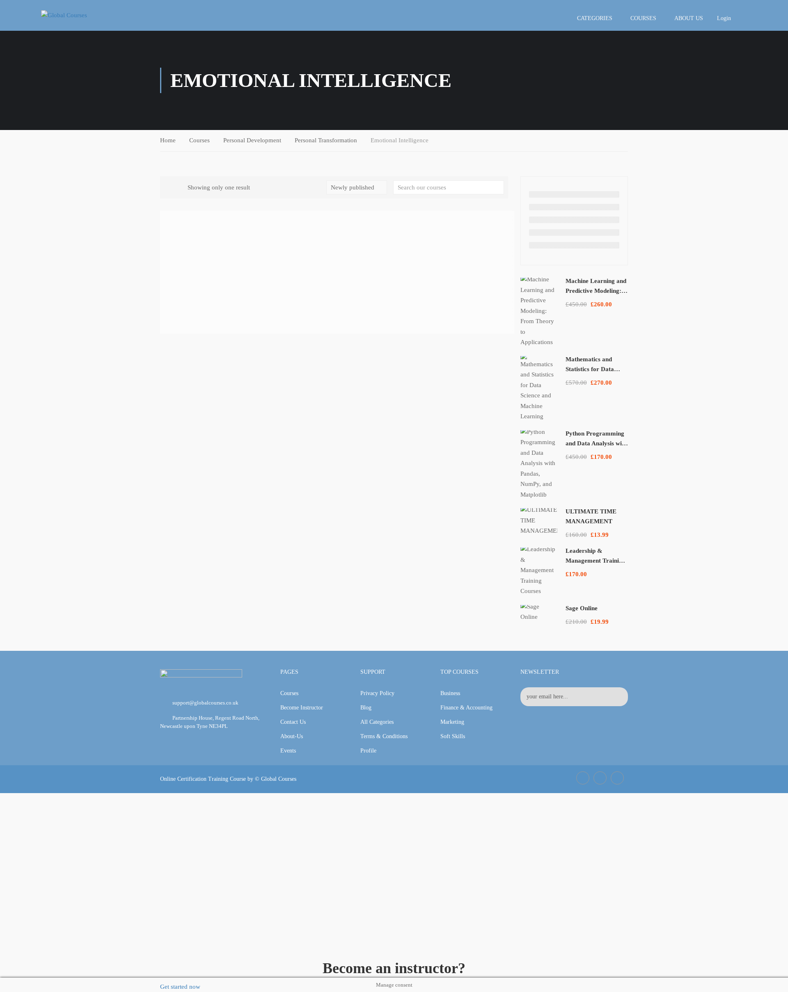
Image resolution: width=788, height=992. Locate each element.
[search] (498, 187)
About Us (688, 18)
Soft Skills (452, 736)
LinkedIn (600, 777)
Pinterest (617, 777)
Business (450, 693)
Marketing (452, 722)
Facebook (582, 777)
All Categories (377, 722)
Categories (594, 18)
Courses (643, 18)
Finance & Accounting (466, 708)
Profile (368, 751)
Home (168, 140)
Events (288, 751)
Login (724, 18)
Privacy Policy (377, 693)
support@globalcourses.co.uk (205, 703)
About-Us (291, 736)
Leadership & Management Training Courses (595, 560)
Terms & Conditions (384, 736)
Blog (365, 708)
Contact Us (293, 722)
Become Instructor (301, 708)
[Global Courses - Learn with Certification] (78, 15)
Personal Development (252, 140)
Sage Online (582, 608)
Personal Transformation (326, 140)
